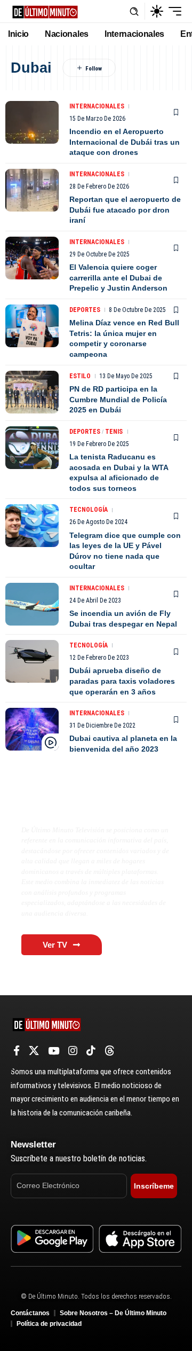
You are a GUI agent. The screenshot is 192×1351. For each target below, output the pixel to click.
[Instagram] (73, 1050)
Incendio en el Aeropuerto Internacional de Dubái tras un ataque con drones (124, 142)
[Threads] (109, 1050)
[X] (34, 1050)
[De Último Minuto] (45, 11)
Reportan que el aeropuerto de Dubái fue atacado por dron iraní (125, 209)
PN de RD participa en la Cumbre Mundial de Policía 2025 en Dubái (118, 399)
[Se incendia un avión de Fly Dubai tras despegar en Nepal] (32, 604)
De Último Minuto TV (72, 807)
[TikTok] (91, 1050)
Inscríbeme (154, 1186)
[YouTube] (53, 1050)
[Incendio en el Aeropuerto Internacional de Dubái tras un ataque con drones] (32, 122)
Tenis (114, 431)
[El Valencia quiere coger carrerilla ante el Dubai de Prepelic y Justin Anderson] (32, 258)
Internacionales (96, 106)
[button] (134, 11)
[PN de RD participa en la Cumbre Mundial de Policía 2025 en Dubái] (32, 392)
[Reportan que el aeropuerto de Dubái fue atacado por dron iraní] (32, 190)
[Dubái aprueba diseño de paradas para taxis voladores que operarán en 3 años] (32, 661)
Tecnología (88, 509)
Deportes (84, 310)
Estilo (80, 376)
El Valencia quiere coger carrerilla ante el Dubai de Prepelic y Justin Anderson (118, 277)
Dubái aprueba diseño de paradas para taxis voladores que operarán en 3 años (122, 681)
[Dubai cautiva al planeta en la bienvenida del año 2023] (32, 729)
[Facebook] (16, 1050)
